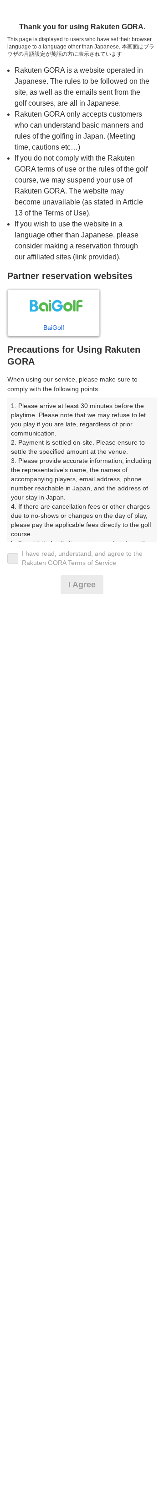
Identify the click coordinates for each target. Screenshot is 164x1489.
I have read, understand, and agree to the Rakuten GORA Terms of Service (82, 558)
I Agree (82, 584)
